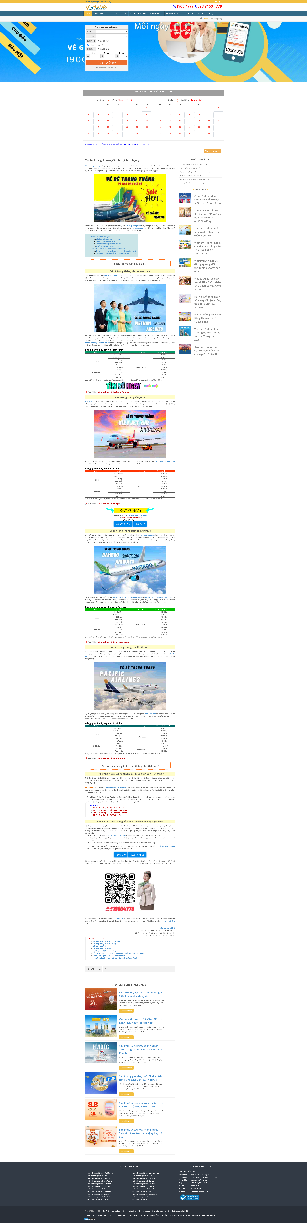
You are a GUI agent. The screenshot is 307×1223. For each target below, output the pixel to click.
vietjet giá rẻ (121, 14)
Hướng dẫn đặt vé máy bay (104, 951)
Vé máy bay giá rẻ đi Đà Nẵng (99, 1178)
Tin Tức (190, 14)
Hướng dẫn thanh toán (118, 1211)
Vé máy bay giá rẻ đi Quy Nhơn (99, 1184)
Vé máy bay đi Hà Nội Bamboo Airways (159, 597)
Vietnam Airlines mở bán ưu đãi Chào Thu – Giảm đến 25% (207, 232)
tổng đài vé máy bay (167, 846)
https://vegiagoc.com (137, 515)
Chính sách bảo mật (144, 1211)
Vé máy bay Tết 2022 (102, 948)
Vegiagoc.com (137, 228)
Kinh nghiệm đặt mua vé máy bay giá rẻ (193, 183)
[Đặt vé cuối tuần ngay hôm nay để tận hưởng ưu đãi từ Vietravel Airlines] (185, 298)
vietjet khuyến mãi (138, 14)
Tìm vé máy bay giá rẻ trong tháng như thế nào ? (108, 248)
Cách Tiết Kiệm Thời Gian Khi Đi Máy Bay (110, 955)
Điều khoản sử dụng (175, 1211)
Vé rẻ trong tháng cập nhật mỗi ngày (112, 160)
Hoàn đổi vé (132, 1211)
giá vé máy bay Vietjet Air (165, 461)
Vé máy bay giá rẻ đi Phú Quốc (99, 1197)
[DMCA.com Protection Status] (89, 1219)
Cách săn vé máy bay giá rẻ (101, 236)
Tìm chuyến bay (211, 151)
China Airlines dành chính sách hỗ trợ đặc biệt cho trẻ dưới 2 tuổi (207, 199)
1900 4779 (185, 6)
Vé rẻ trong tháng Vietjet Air (106, 241)
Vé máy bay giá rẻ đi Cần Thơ (144, 1184)
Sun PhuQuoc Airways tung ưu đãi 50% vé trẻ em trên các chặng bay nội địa (141, 1133)
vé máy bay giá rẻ (134, 226)
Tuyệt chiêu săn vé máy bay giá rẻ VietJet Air (195, 179)
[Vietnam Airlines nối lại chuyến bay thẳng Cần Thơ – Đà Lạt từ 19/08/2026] (185, 244)
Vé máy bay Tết (99, 946)
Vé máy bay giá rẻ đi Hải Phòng (100, 1186)
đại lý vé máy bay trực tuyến (114, 787)
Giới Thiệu (106, 1211)
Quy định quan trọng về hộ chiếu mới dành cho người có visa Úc (207, 350)
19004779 (121, 854)
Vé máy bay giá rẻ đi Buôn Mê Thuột (146, 1173)
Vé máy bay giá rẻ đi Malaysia (144, 1197)
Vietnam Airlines (111, 275)
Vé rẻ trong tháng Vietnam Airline (108, 239)
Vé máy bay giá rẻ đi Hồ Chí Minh (107, 941)
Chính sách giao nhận (159, 1211)
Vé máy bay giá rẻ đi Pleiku (143, 1191)
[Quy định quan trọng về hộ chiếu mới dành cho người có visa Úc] (185, 349)
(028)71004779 (137, 854)
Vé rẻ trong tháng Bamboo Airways (108, 244)
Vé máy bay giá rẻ (167, 928)
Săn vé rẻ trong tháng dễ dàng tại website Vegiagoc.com (116, 253)
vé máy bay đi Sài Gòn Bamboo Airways (127, 597)
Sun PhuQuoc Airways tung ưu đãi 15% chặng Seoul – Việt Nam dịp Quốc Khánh (141, 1049)
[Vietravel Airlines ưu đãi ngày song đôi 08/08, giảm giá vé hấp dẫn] (185, 262)
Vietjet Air (89, 401)
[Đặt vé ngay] (130, 510)
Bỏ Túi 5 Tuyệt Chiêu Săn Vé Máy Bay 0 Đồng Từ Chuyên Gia (118, 953)
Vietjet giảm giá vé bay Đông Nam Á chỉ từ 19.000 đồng (207, 318)
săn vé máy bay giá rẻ (103, 14)
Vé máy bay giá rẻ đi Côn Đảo (99, 1199)
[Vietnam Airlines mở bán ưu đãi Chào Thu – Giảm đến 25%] (185, 230)
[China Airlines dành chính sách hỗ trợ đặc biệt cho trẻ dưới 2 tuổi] (185, 198)
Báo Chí (200, 14)
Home (87, 14)
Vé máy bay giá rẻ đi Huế (142, 1176)
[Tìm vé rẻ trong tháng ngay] (130, 386)
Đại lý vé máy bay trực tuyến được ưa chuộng (195, 172)
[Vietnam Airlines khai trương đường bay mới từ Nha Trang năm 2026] (185, 331)
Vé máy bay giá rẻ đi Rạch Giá (144, 1189)
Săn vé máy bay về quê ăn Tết (190, 168)
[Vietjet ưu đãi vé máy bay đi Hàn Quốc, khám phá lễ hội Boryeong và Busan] (185, 280)
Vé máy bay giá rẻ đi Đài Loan (144, 1199)
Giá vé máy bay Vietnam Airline (97, 342)
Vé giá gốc (119, 918)
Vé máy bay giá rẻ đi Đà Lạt (98, 1194)
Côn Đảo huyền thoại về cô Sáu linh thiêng (194, 164)
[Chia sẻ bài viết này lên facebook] (105, 969)
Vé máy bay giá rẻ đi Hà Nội (104, 943)
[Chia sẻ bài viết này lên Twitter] (99, 969)
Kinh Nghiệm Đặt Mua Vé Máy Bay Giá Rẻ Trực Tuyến (115, 958)
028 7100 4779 (210, 6)
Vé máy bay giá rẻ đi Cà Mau (143, 1186)
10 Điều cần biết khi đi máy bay (190, 176)
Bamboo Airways (147, 535)
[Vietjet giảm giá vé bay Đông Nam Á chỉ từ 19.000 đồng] (185, 316)
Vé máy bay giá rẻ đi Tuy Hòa (144, 1178)
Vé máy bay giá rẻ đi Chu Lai (143, 1181)
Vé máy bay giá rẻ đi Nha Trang (100, 1181)
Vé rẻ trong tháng (92, 166)
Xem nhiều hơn (126, 1010)
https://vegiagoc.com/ (117, 835)
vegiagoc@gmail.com (200, 1191)
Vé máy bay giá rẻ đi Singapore (145, 1194)
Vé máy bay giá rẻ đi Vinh (97, 1189)
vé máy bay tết (156, 14)
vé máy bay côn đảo (174, 14)
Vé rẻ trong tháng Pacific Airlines (107, 246)
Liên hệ (210, 14)
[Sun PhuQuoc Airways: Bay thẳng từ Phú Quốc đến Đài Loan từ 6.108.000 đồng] (185, 212)
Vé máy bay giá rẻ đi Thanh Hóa (100, 1191)
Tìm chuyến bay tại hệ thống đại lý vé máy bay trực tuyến (116, 251)
